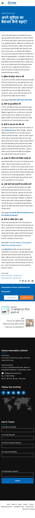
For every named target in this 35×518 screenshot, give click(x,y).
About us (14, 504)
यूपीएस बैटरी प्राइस (17, 278)
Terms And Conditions (28, 509)
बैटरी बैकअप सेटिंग (18, 275)
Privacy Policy (30, 506)
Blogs (20, 504)
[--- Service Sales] (17, 462)
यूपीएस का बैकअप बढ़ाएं (6, 278)
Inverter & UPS (8, 13)
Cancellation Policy (18, 506)
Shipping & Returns (6, 506)
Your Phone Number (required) (11, 443)
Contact (31, 504)
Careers (25, 504)
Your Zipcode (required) (9, 452)
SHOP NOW (26, 297)
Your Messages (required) (9, 471)
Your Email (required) (8, 435)
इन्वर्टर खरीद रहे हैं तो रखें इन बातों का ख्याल (20, 100)
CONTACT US (11, 297)
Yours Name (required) (8, 427)
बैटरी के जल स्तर (10, 130)
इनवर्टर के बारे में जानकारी (6, 275)
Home (8, 504)
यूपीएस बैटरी (7, 249)
